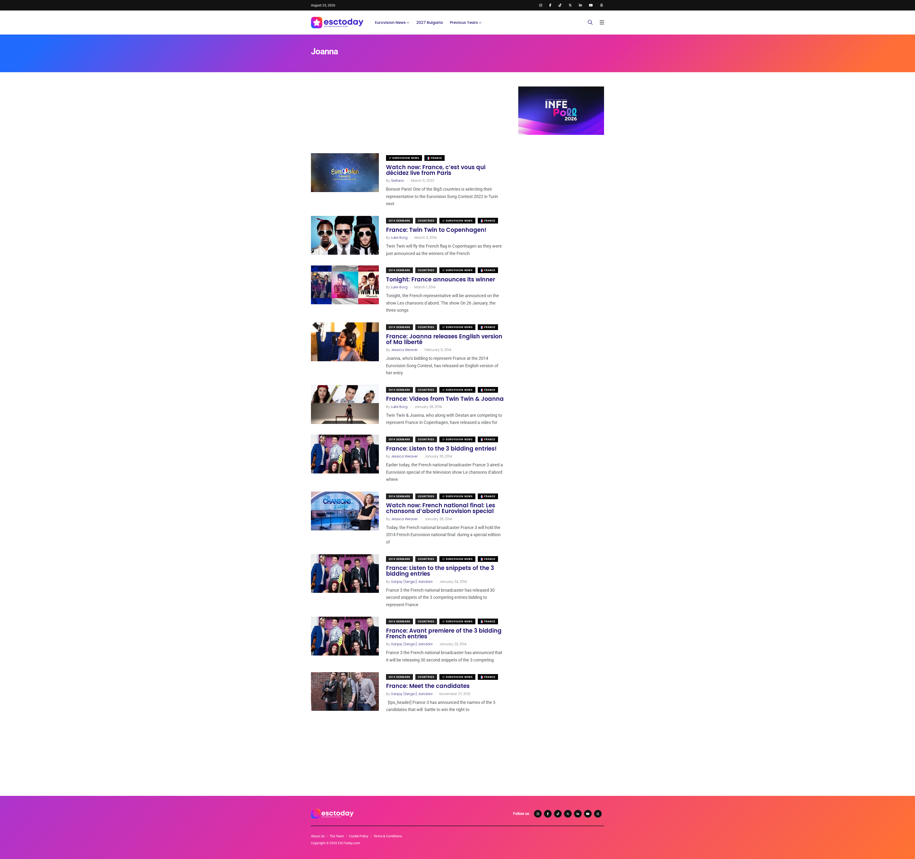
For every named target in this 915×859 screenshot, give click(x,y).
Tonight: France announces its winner (440, 279)
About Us (318, 836)
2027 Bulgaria (429, 22)
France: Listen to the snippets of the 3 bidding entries (440, 571)
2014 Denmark (399, 220)
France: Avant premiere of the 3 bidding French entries (444, 633)
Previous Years (464, 22)
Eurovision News (390, 22)
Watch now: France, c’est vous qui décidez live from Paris (435, 170)
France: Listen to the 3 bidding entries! (441, 448)
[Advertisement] (407, 119)
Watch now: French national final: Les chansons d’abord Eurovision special (440, 508)
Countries (426, 220)
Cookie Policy (358, 836)
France (436, 158)
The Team (337, 836)
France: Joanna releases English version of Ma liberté (444, 339)
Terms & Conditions (387, 836)
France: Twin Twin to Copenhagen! (436, 230)
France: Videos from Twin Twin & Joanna (445, 399)
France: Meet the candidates (428, 686)
